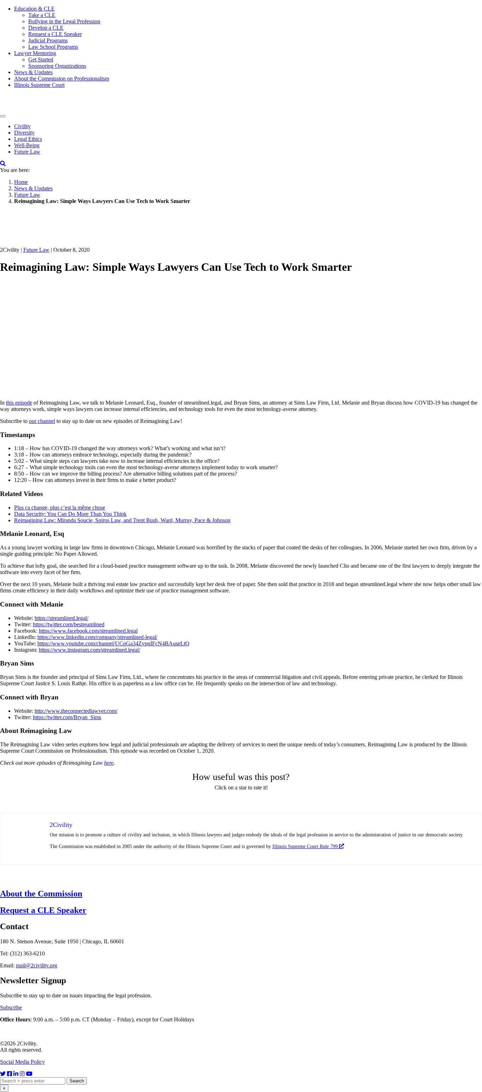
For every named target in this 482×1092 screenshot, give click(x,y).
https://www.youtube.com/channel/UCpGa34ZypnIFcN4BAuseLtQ (113, 643)
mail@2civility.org (36, 965)
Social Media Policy (22, 1062)
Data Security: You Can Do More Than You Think (70, 514)
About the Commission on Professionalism (61, 79)
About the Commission (41, 893)
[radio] (216, 800)
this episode (19, 403)
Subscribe (11, 1007)
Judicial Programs (48, 40)
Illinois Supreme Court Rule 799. (305, 846)
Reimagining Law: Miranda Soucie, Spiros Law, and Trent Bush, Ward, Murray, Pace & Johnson (122, 520)
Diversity (24, 133)
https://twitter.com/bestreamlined (68, 624)
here (109, 763)
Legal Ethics (28, 139)
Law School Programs (53, 47)
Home (21, 182)
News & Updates (33, 72)
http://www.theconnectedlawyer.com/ (76, 711)
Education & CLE (34, 9)
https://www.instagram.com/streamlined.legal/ (89, 650)
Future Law (27, 152)
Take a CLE (41, 15)
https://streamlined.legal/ (61, 618)
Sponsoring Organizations (57, 66)
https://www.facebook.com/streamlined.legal (88, 631)
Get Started (40, 59)
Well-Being (27, 145)
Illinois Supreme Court (39, 85)
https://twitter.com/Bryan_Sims (67, 717)
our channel (42, 421)
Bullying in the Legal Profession (64, 21)
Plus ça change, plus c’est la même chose (59, 508)
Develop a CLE (46, 28)
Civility (22, 126)
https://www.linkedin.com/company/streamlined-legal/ (97, 637)
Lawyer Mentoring (35, 53)
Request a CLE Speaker (55, 34)
